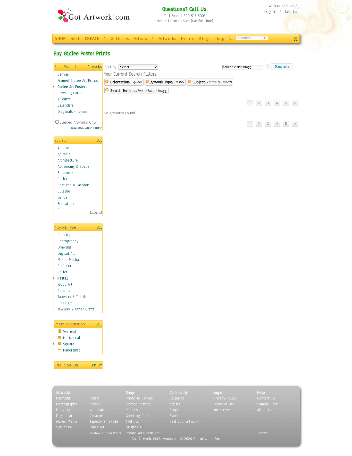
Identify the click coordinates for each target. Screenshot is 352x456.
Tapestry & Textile (72, 296)
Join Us (290, 11)
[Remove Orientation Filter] (107, 82)
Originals (65, 111)
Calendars (65, 105)
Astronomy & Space (73, 166)
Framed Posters (138, 404)
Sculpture (65, 265)
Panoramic (71, 350)
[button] (282, 66)
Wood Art (64, 284)
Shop (130, 392)
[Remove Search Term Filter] (107, 90)
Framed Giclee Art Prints (77, 80)
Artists (140, 39)
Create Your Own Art (142, 433)
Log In (270, 11)
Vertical (69, 331)
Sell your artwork (184, 421)
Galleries (120, 39)
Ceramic (64, 290)
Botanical (65, 172)
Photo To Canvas (139, 398)
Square (68, 344)
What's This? (93, 128)
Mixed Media (68, 259)
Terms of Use (224, 404)
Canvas (63, 74)
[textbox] (242, 67)
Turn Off (95, 365)
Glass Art (64, 303)
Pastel (62, 278)
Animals (64, 154)
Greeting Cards (69, 92)
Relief (62, 272)
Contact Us (266, 398)
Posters (132, 409)
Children (64, 178)
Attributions (221, 410)
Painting (64, 234)
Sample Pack (267, 404)
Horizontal (71, 337)
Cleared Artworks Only (78, 122)
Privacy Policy (225, 398)
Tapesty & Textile (104, 421)
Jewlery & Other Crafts (76, 309)
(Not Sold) (82, 112)
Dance (62, 197)
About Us (264, 409)
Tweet (262, 433)
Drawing (64, 247)
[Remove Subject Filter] (189, 82)
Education (65, 203)
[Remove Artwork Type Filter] (147, 82)
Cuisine (63, 191)
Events (187, 39)
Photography (67, 241)
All (99, 140)
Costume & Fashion (73, 185)
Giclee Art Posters (72, 86)
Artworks (167, 39)
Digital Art (66, 253)
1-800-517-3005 (193, 15)
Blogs (205, 39)
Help (219, 39)
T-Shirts (64, 99)
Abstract (64, 147)
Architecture (67, 160)
